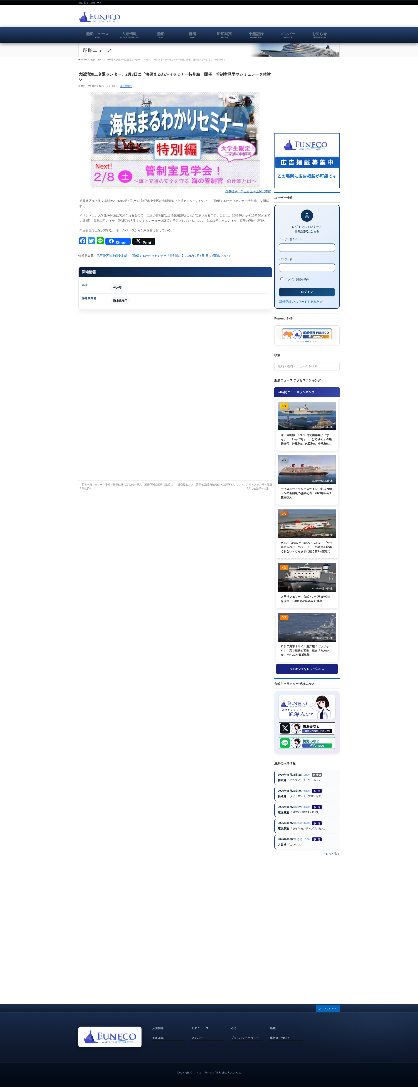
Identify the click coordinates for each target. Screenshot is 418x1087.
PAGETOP (329, 1008)
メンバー (197, 1038)
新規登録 (285, 301)
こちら (314, 231)
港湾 (233, 1028)
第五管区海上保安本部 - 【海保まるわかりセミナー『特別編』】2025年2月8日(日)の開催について (164, 255)
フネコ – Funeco (203, 1072)
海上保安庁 (126, 86)
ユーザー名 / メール (290, 239)
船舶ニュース (200, 1028)
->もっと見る (331, 853)
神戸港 (117, 287)
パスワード (285, 259)
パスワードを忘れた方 (307, 301)
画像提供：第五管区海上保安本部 (248, 191)
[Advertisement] (289, 18)
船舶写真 (158, 1038)
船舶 (273, 1028)
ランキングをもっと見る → (307, 669)
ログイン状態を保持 (297, 279)
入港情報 (158, 1028)
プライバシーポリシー (245, 1038)
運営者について (280, 1038)
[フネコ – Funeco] (99, 18)
